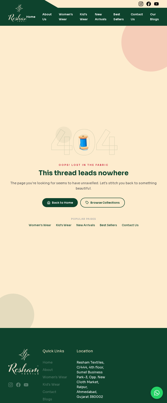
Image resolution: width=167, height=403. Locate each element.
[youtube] (156, 4)
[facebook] (148, 4)
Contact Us (130, 225)
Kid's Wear (63, 225)
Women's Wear (40, 225)
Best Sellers (108, 225)
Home (30, 17)
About (48, 370)
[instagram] (141, 4)
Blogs (47, 399)
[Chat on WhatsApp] (157, 393)
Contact (49, 392)
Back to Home (62, 202)
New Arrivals (85, 225)
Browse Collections (105, 202)
